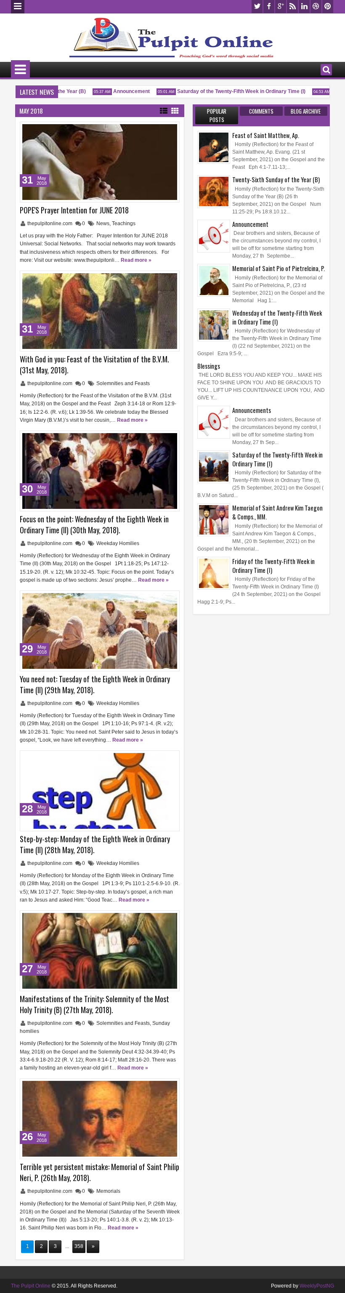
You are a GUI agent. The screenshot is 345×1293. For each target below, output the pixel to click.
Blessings (208, 366)
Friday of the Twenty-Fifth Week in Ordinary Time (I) (273, 566)
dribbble (315, 6)
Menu (17, 6)
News (102, 223)
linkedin (304, 6)
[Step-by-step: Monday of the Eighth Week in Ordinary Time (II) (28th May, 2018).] (99, 791)
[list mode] (164, 110)
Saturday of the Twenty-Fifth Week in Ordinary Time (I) (232, 91)
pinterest (327, 6)
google (280, 6)
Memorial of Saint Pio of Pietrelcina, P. (278, 268)
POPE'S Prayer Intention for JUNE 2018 (74, 210)
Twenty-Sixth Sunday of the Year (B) (276, 179)
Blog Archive (306, 111)
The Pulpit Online (30, 1286)
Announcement (122, 91)
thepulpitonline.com (50, 223)
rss (292, 6)
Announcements (251, 410)
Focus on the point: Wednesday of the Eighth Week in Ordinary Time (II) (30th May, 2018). (94, 524)
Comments (261, 111)
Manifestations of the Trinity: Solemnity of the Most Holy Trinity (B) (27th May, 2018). (94, 1004)
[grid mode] (175, 110)
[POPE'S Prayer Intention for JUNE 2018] (99, 162)
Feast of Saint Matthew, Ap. (265, 135)
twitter (257, 6)
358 (78, 1246)
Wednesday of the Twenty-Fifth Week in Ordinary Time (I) (277, 317)
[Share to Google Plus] (170, 130)
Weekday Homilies (117, 543)
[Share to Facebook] (152, 130)
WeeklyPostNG (317, 1286)
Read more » (136, 260)
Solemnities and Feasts (123, 383)
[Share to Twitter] (161, 130)
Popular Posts (216, 115)
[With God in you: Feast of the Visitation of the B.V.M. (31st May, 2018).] (99, 311)
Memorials (108, 1191)
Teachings (123, 223)
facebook (268, 6)
